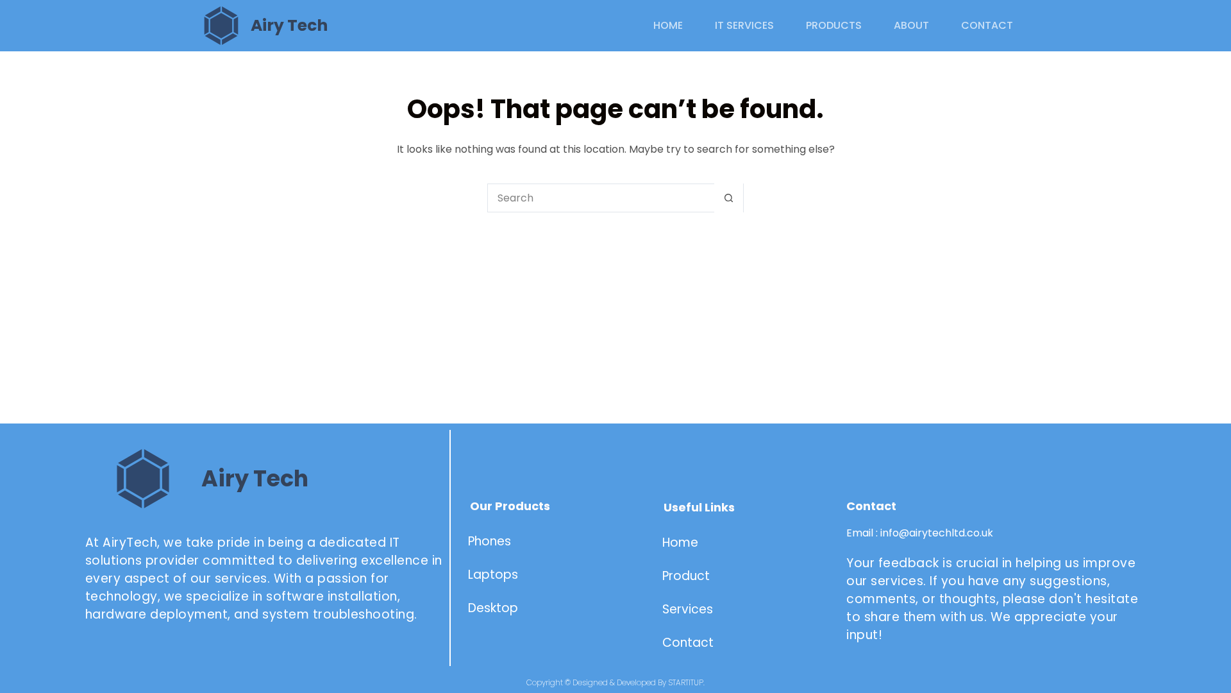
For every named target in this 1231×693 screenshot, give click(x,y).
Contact (987, 25)
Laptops (493, 574)
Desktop (493, 608)
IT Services (744, 25)
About (911, 25)
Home (668, 25)
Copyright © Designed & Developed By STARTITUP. (615, 682)
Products (834, 25)
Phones (489, 541)
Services (687, 609)
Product (687, 576)
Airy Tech (289, 25)
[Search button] (728, 198)
